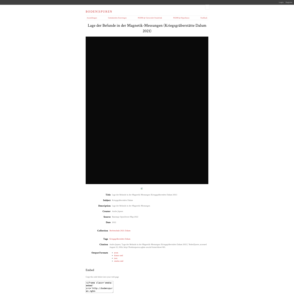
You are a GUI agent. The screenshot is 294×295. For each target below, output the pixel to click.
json (115, 258)
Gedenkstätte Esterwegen (117, 18)
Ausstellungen (92, 18)
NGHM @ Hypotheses (181, 18)
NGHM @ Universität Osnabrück (150, 18)
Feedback (204, 18)
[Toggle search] (207, 7)
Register (289, 2)
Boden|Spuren (99, 11)
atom (116, 252)
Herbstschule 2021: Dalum (119, 230)
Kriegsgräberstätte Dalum (119, 239)
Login (281, 2)
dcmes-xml (118, 255)
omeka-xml (118, 261)
